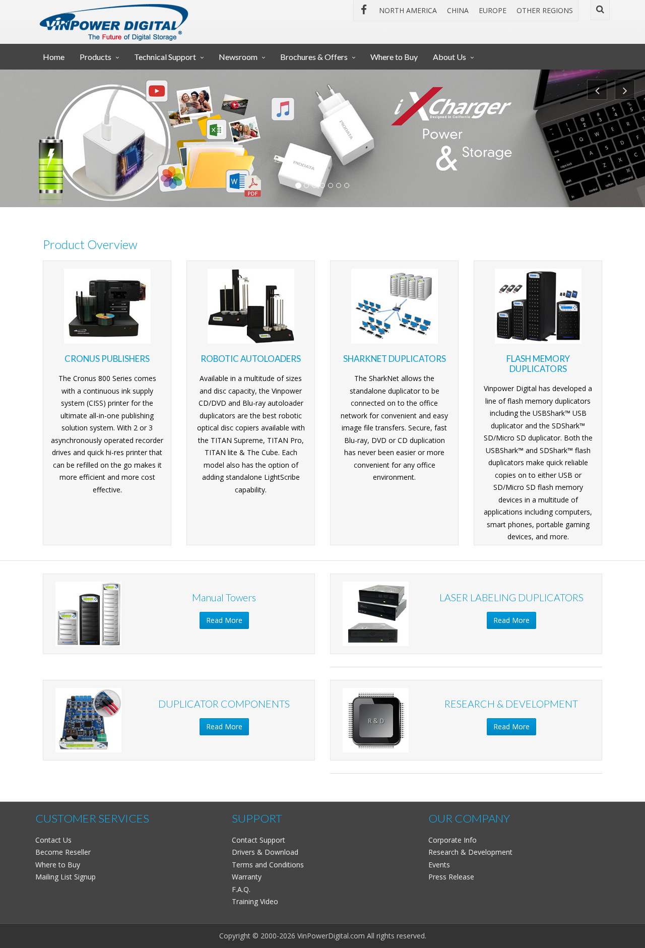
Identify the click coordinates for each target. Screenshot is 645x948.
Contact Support (258, 840)
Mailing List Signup (65, 876)
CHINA (458, 10)
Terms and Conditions (268, 864)
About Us (449, 56)
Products (95, 56)
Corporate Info (452, 840)
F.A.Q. (241, 889)
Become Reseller (63, 852)
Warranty (247, 876)
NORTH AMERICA (408, 10)
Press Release (451, 876)
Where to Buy (394, 56)
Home (53, 56)
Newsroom (238, 56)
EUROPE (492, 10)
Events (439, 864)
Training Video (255, 901)
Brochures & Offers (314, 56)
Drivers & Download (265, 852)
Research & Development (470, 852)
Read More (224, 620)
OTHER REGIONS (545, 10)
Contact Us (53, 840)
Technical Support (165, 56)
